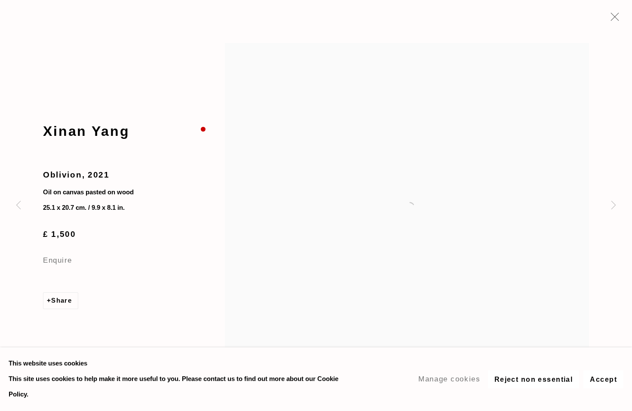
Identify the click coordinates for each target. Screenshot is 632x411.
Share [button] (61, 300)
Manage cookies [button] (449, 378)
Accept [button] (603, 379)
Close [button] (612, 19)
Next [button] (613, 205)
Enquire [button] (57, 260)
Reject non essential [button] (533, 379)
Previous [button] (18, 205)
